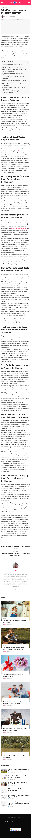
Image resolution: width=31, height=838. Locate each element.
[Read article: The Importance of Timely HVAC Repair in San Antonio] (15, 611)
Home (2, 7)
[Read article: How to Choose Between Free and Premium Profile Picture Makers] (4, 777)
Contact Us (9, 817)
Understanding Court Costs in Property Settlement (13, 65)
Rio (6, 16)
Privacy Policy (20, 817)
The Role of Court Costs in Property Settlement (15, 68)
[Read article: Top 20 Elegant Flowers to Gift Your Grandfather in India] (15, 665)
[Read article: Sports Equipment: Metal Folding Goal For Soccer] (4, 771)
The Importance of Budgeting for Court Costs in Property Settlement (15, 81)
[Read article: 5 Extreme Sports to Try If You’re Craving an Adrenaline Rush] (4, 790)
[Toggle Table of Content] (26, 62)
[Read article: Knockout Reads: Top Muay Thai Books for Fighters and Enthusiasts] (4, 797)
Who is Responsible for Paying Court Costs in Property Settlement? (14, 70)
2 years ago (9, 624)
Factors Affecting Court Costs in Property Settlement (13, 74)
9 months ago (12, 772)
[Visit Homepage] (15, 2)
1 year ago (11, 792)
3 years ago (12, 16)
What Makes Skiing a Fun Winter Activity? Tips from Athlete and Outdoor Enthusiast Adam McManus (18, 803)
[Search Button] (29, 2)
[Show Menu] (2, 2)
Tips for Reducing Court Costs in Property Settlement (14, 84)
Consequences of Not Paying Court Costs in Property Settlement (14, 91)
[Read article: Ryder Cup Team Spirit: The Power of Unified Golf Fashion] (4, 784)
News (6, 7)
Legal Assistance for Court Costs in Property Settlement (14, 88)
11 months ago (12, 779)
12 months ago (12, 785)
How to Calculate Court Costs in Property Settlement (13, 77)
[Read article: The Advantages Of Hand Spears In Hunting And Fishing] (15, 746)
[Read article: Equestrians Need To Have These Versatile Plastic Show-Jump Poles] (15, 719)
